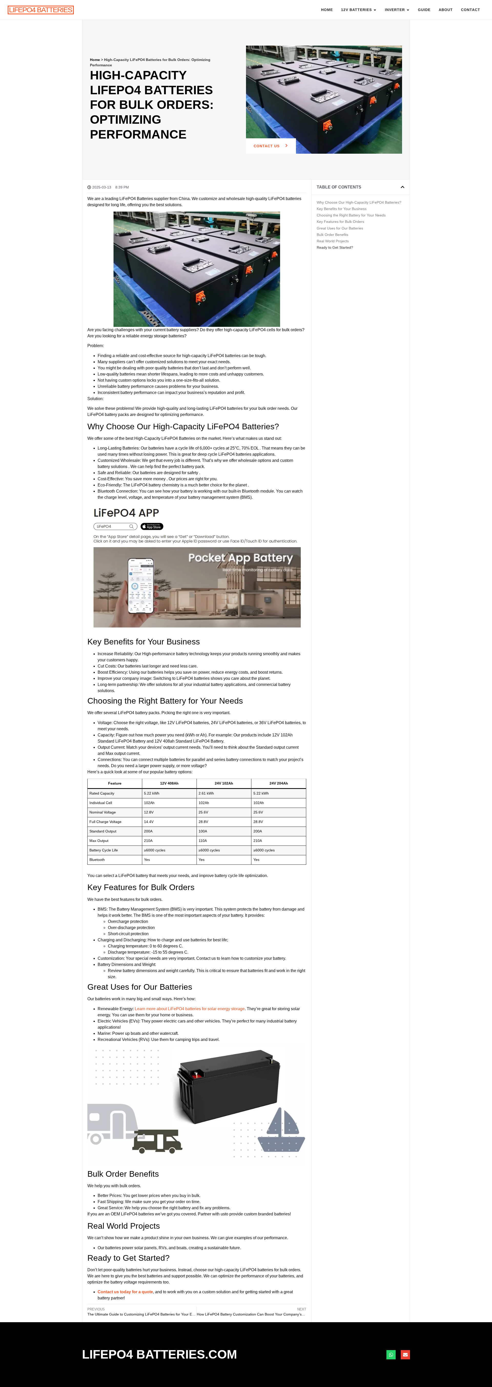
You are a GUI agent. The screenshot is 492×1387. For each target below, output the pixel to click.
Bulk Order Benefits (332, 235)
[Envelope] (405, 1354)
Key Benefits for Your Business (341, 209)
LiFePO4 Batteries (40, 10)
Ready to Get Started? (335, 247)
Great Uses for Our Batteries (340, 228)
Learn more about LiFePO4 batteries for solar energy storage (190, 1009)
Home (327, 10)
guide (424, 10)
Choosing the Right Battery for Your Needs (351, 215)
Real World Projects (333, 241)
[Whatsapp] (391, 1354)
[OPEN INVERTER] (408, 10)
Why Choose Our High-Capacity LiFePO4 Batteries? (359, 202)
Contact (470, 10)
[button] (403, 187)
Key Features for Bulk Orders (340, 222)
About (446, 10)
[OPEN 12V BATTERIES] (375, 10)
